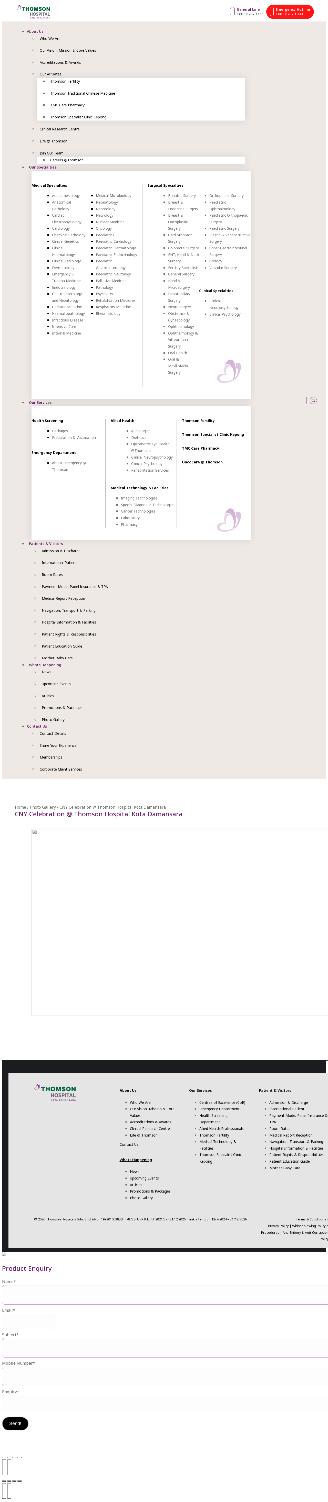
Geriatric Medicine (67, 306)
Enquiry (10, 1392)
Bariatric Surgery (182, 195)
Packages (60, 430)
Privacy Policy (278, 1225)
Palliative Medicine (111, 280)
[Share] (14, 1457)
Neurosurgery (179, 306)
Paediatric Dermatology (116, 248)
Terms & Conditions (311, 1219)
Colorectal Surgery (183, 248)
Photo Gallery (43, 807)
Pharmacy (129, 524)
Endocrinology (64, 287)
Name (9, 1281)
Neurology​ (104, 215)
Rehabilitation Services (150, 470)
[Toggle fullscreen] (9, 1457)
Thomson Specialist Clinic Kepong (213, 434)
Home (20, 807)
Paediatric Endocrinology (116, 254)
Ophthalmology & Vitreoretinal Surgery (183, 340)
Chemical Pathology (68, 234)
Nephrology (105, 208)
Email (8, 1310)
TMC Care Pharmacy (200, 448)
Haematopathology (68, 313)
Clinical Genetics (65, 241)
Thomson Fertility (198, 420)
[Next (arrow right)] (9, 1467)
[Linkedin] (298, 400)
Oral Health (177, 352)
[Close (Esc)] (19, 1457)
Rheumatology (108, 313)
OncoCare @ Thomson (202, 462)
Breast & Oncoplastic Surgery (178, 222)
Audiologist (140, 430)
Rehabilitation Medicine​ (115, 300)
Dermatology (63, 267)
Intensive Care (64, 326)
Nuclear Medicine (110, 221)
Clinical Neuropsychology (152, 457)
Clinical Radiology (66, 261)
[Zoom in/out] (4, 1457)
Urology (215, 261)
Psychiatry (104, 293)
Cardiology (61, 228)
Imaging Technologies (139, 498)
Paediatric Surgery (224, 228)
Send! (15, 1423)
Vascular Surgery (223, 267)
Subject (10, 1335)
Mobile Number (18, 1363)
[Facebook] (269, 400)
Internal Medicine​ (66, 333)
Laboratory (130, 517)
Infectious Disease (67, 320)
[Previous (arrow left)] (4, 1467)
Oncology (104, 228)
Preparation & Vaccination (74, 437)
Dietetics (138, 437)
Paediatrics (105, 234)
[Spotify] (287, 400)
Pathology (104, 287)
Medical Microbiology (113, 195)
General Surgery (181, 274)
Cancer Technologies (138, 511)
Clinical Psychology (225, 314)
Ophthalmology (181, 326)
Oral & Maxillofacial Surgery (178, 366)
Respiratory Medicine (113, 306)
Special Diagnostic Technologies (148, 504)
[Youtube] (275, 400)
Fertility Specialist (182, 267)
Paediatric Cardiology (113, 241)
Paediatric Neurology (113, 274)
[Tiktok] (281, 400)
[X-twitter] (292, 400)
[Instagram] (263, 400)
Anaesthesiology (66, 195)
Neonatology (107, 202)
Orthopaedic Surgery (226, 195)
